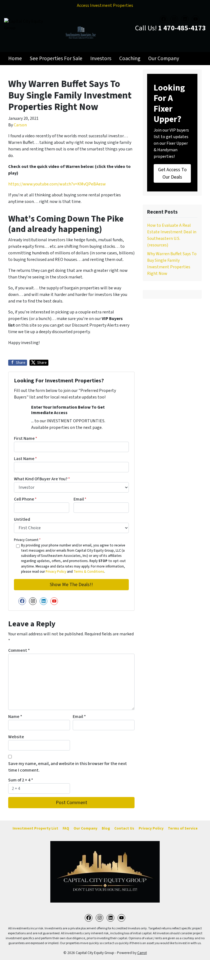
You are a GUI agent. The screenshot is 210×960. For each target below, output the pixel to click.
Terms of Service (183, 828)
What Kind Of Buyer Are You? (42, 479)
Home (15, 58)
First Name (25, 438)
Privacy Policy (56, 571)
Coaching (129, 58)
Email (80, 499)
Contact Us (124, 828)
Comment (19, 650)
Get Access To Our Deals (172, 173)
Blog (106, 828)
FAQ (66, 828)
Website (16, 737)
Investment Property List (35, 828)
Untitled (22, 519)
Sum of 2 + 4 (20, 780)
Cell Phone (25, 499)
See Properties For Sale (56, 58)
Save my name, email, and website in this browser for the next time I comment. (67, 767)
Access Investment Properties (105, 5)
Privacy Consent (27, 539)
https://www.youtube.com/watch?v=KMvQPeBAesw (57, 184)
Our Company (163, 58)
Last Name (25, 459)
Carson (20, 125)
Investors (100, 58)
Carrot (142, 952)
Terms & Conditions (89, 571)
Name (15, 717)
